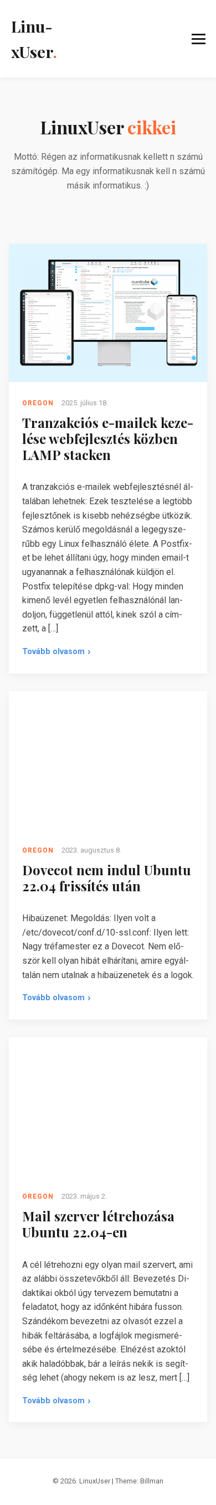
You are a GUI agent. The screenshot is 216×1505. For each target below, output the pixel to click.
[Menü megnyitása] (136, 39)
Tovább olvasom (56, 653)
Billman (151, 1481)
